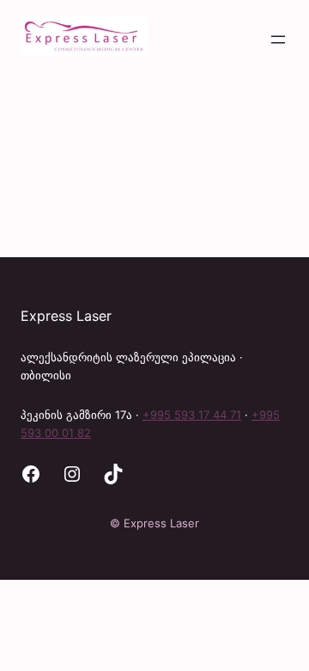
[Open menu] (278, 39)
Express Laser (66, 315)
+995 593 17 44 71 (191, 415)
